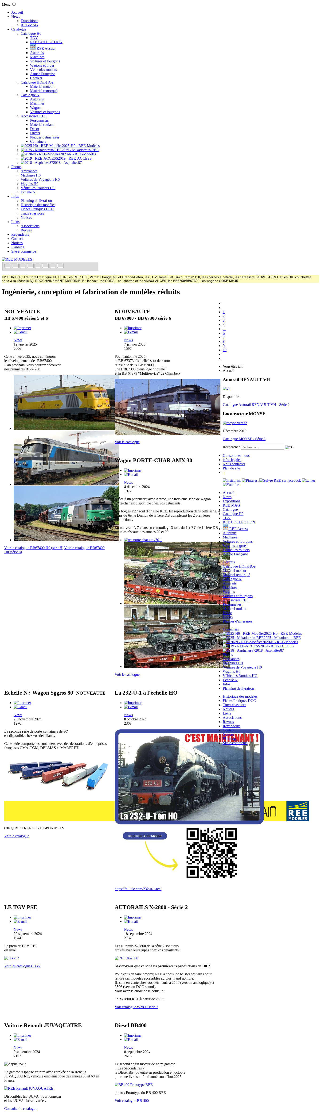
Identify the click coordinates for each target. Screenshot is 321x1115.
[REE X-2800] (126, 958)
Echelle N (28, 192)
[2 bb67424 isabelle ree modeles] (66, 484)
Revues (26, 230)
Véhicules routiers (43, 70)
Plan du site (231, 468)
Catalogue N (30, 95)
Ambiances (29, 171)
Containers (38, 141)
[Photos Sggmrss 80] (57, 795)
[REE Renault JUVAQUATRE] (28, 1088)
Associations (30, 226)
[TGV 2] (11, 958)
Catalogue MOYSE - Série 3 (244, 439)
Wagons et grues (42, 65)
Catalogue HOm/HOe (37, 82)
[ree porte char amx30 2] (177, 603)
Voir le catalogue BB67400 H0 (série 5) (33, 548)
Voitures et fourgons (45, 61)
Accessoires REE (34, 116)
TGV (34, 38)
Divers (35, 133)
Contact (17, 239)
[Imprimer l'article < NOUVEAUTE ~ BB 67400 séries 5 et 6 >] (22, 328)
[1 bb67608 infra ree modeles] (66, 429)
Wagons (36, 108)
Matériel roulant (42, 125)
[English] (15, 266)
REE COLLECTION (46, 42)
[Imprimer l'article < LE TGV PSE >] (22, 917)
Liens (15, 222)
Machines (37, 57)
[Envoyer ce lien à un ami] (20, 332)
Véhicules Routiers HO (38, 188)
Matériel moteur (42, 86)
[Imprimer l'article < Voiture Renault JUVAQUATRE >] (22, 1035)
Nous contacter (234, 464)
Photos (16, 167)
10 (225, 350)
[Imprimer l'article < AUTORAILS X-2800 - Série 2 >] (132, 917)
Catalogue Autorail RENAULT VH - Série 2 (256, 405)
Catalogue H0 (31, 33)
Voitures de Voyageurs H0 (40, 179)
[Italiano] (30, 266)
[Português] (45, 266)
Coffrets (36, 78)
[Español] (38, 266)
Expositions (29, 21)
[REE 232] (189, 881)
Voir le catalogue (127, 442)
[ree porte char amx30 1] (143, 540)
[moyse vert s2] (235, 423)
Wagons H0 (29, 184)
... (224, 329)
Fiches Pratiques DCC (37, 209)
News (15, 17)
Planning (17, 247)
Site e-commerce (23, 251)
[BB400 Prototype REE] (134, 1085)
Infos (15, 196)
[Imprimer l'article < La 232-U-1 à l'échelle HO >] (132, 703)
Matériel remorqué (43, 91)
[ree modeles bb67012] (167, 434)
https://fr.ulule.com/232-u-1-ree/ (138, 889)
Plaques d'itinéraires (44, 137)
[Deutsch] (23, 266)
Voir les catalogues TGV (22, 966)
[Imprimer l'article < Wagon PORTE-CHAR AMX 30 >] (132, 470)
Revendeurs (20, 234)
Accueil (17, 12)
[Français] (8, 266)
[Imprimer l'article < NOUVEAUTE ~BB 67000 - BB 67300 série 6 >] (132, 328)
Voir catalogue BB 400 (132, 1101)
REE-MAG (29, 25)
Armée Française (42, 74)
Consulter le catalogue (20, 1109)
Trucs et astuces (32, 213)
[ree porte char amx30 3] (177, 667)
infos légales (232, 460)
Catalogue (18, 29)
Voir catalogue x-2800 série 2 (136, 1007)
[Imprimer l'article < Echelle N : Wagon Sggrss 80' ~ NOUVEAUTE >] (22, 703)
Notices (26, 217)
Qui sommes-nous (236, 456)
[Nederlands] (53, 266)
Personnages (39, 120)
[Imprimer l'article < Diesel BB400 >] (132, 1035)
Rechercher (231, 447)
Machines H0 (31, 175)
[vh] (226, 389)
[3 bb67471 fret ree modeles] (66, 540)
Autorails (37, 53)
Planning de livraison (36, 201)
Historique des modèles (38, 205)
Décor (34, 129)
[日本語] (60, 266)
